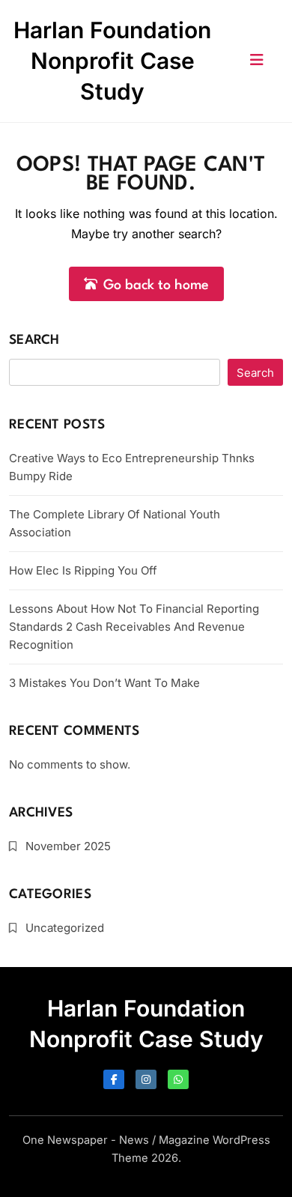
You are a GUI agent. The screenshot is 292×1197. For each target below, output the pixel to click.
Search (34, 340)
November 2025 (68, 846)
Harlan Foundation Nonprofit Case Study (112, 60)
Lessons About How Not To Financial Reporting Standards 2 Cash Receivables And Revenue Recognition (134, 626)
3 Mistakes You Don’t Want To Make (104, 683)
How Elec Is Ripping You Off (83, 570)
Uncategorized (64, 928)
